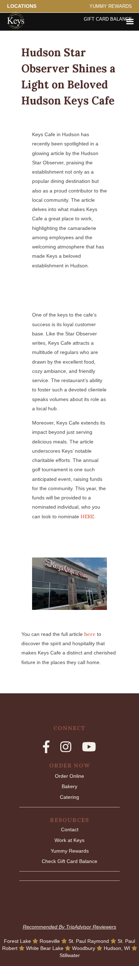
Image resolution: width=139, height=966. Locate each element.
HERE (87, 516)
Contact (69, 829)
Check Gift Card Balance (69, 861)
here (89, 634)
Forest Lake (18, 941)
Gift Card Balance (108, 19)
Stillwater (70, 955)
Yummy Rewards (110, 6)
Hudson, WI (118, 948)
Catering (69, 797)
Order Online (69, 776)
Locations (21, 6)
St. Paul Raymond (89, 941)
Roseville (50, 941)
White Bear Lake (45, 948)
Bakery (69, 786)
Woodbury (84, 948)
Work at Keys (69, 840)
